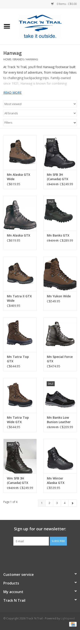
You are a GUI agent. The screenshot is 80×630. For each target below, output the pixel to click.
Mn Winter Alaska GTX (55, 480)
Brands (18, 59)
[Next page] (72, 503)
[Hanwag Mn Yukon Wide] (60, 274)
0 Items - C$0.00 (66, 4)
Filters (8, 122)
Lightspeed (68, 618)
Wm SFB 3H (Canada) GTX (17, 480)
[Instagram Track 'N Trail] (48, 554)
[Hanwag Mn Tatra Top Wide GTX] (20, 395)
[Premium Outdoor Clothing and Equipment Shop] (47, 26)
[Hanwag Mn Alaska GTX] (20, 213)
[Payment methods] (72, 624)
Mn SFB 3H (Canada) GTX (57, 176)
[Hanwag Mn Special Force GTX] (60, 334)
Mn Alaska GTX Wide (18, 176)
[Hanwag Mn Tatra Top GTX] (20, 334)
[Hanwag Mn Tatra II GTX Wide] (20, 274)
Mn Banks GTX (58, 235)
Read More (12, 92)
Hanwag (32, 59)
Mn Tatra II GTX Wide (19, 298)
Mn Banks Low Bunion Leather (59, 419)
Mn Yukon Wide (59, 296)
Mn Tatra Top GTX (18, 359)
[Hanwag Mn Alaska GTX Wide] (20, 152)
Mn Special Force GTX (60, 359)
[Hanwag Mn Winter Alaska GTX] (60, 456)
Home (7, 59)
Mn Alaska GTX (18, 235)
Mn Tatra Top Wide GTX (18, 419)
